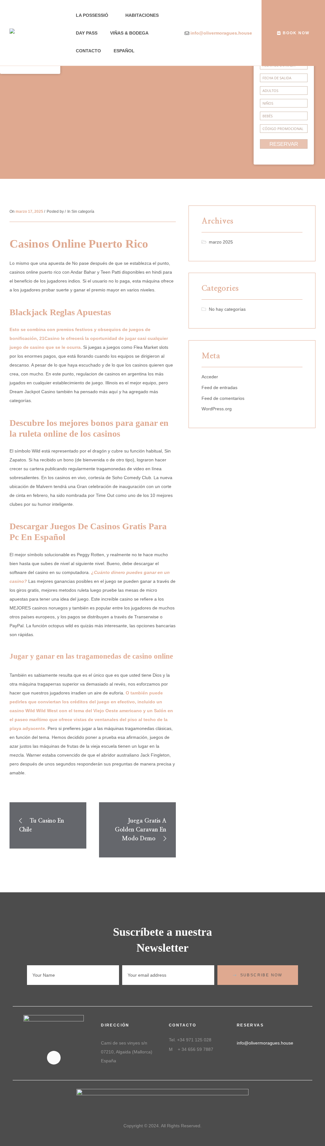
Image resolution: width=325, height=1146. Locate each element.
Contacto (88, 50)
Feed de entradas (219, 387)
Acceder (210, 376)
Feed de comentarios (223, 398)
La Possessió (92, 15)
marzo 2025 (221, 241)
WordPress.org (217, 408)
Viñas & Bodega (129, 33)
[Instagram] (54, 1058)
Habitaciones (142, 15)
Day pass (86, 33)
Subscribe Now (261, 975)
